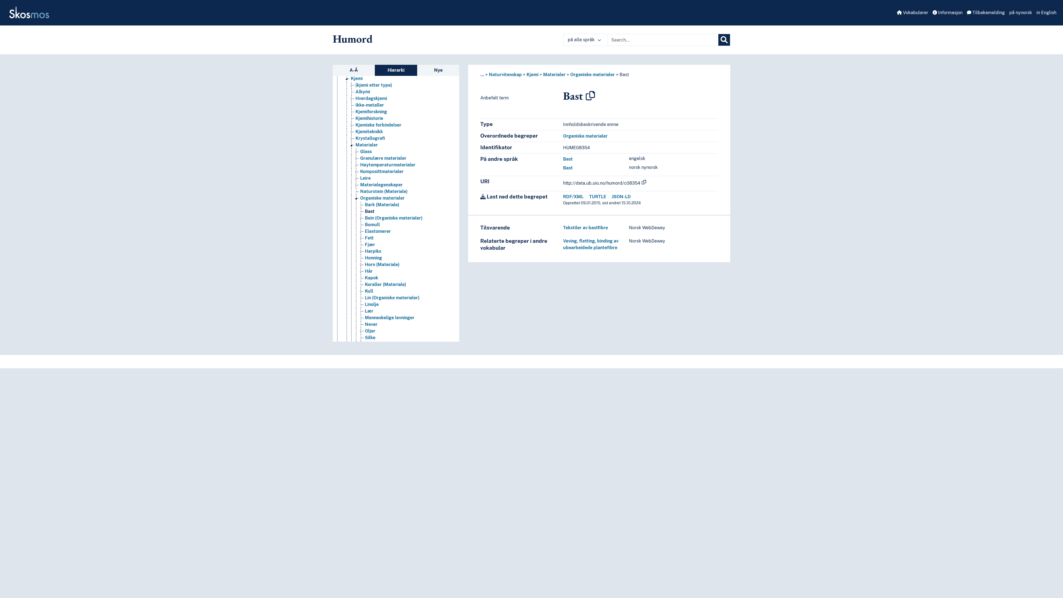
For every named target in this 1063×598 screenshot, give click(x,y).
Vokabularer (915, 12)
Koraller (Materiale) (385, 284)
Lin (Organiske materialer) (392, 297)
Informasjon (950, 12)
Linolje (372, 304)
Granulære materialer (383, 158)
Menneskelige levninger (389, 317)
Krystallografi (370, 138)
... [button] (482, 74)
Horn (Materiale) (382, 264)
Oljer (370, 331)
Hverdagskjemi (371, 98)
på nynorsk (1020, 12)
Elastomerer (378, 231)
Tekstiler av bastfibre (585, 227)
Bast (370, 211)
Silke (370, 337)
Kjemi (357, 78)
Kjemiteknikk (369, 131)
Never (371, 324)
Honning (373, 258)
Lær (369, 311)
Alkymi (362, 91)
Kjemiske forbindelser (378, 125)
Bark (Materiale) (382, 204)
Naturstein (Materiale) (383, 191)
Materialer (366, 145)
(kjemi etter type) (373, 85)
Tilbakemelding (988, 12)
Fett (369, 238)
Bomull (372, 224)
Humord (353, 39)
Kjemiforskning (371, 111)
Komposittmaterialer (382, 171)
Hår (369, 271)
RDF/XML (573, 196)
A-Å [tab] (354, 70)
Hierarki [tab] (396, 70)
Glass (366, 151)
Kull (369, 291)
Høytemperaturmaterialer (388, 164)
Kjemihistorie (369, 118)
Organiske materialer (382, 198)
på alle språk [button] (582, 39)
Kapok (371, 277)
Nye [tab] (438, 70)
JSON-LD (621, 196)
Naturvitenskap (505, 74)
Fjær (370, 244)
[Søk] (724, 40)
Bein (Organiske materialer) (393, 218)
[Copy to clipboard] (590, 96)
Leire (365, 178)
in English (1046, 12)
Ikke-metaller (369, 105)
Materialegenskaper (381, 184)
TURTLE (597, 196)
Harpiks (373, 251)
